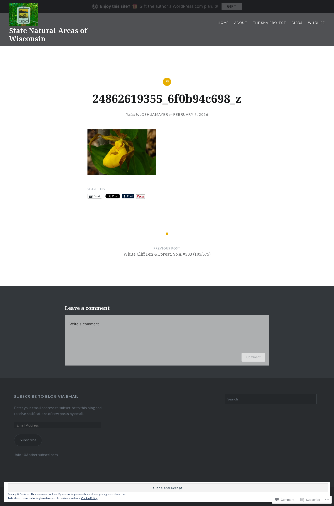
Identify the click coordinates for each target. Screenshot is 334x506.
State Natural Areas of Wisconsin (48, 34)
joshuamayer (154, 114)
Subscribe (28, 440)
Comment (253, 357)
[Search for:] (271, 399)
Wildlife (316, 23)
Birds (297, 23)
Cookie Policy (89, 498)
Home (223, 23)
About (240, 23)
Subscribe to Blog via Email (46, 396)
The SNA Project (269, 23)
